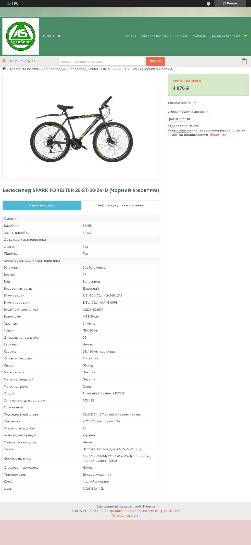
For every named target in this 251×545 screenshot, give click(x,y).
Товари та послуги (154, 36)
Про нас (182, 36)
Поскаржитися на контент (120, 511)
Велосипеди (54, 69)
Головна (130, 36)
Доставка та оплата (225, 36)
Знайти (155, 61)
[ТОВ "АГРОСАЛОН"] (20, 36)
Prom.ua (149, 506)
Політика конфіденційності (161, 511)
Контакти (199, 36)
